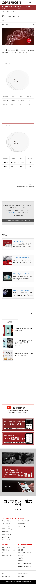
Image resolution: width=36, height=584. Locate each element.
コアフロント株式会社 (18, 503)
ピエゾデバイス (6, 537)
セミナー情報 (21, 547)
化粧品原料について (7, 555)
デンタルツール (6, 539)
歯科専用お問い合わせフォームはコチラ (18, 220)
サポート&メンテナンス (24, 552)
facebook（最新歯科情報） (25, 566)
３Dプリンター (22, 526)
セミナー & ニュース (6, 576)
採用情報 (20, 560)
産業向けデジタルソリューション (11, 16)
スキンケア (5, 20)
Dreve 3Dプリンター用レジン (21, 290)
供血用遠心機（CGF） (8, 534)
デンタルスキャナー (7, 521)
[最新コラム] (18, 491)
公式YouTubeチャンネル (24, 563)
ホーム (3, 573)
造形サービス (5, 531)
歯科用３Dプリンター (8, 529)
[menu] (30, 2)
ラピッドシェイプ (18, 241)
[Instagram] (15, 509)
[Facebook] (18, 509)
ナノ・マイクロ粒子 (23, 521)
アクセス (20, 555)
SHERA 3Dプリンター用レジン (21, 274)
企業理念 (20, 558)
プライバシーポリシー (23, 573)
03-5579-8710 (13, 212)
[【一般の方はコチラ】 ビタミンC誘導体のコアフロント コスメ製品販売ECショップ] (18, 477)
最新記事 (9, 322)
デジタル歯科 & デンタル (9, 11)
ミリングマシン (6, 526)
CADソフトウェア (7, 523)
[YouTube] (20, 509)
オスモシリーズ (6, 547)
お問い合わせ (21, 576)
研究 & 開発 (5, 24)
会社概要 (20, 550)
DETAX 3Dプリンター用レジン (21, 257)
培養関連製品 (21, 523)
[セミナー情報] (18, 463)
